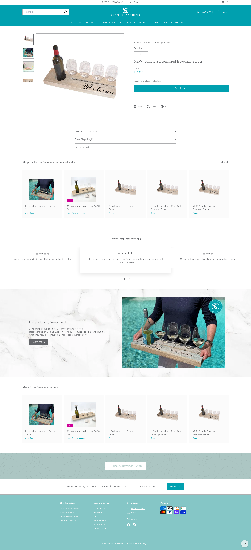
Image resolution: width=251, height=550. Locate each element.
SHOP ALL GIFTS (68, 520)
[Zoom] (80, 77)
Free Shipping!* (84, 139)
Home (136, 43)
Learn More (38, 342)
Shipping (137, 81)
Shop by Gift (172, 23)
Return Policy (100, 520)
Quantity (138, 48)
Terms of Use (100, 528)
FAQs (96, 516)
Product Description (86, 131)
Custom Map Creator (81, 23)
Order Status (99, 508)
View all (225, 162)
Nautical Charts (110, 23)
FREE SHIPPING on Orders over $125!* (121, 2)
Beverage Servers (162, 43)
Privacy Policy (100, 524)
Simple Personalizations (142, 23)
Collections (147, 43)
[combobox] (45, 12)
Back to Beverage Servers (127, 465)
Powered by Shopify (136, 544)
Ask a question (83, 147)
